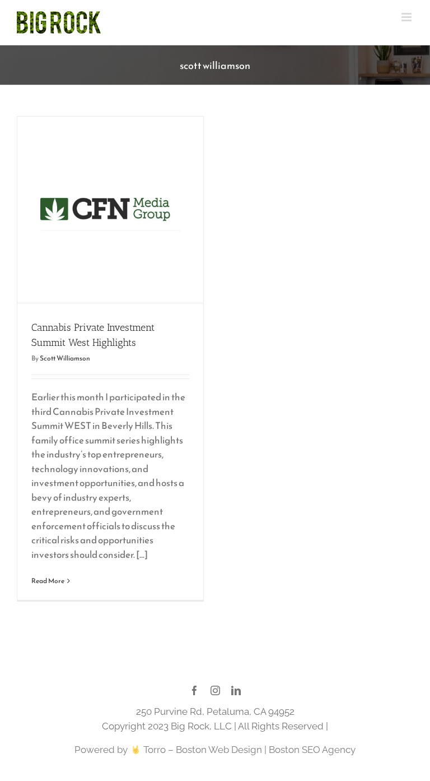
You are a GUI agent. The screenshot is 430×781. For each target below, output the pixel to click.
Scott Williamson (65, 358)
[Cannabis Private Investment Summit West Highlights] (110, 210)
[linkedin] (236, 690)
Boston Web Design (219, 749)
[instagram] (215, 690)
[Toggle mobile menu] (407, 17)
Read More (47, 581)
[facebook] (194, 690)
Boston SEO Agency (312, 749)
